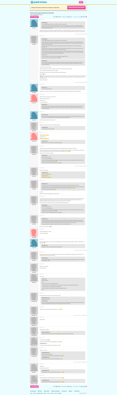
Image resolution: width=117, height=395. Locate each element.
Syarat (45, 393)
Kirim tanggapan (34, 16)
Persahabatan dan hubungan (38, 14)
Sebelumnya (69, 16)
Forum (31, 14)
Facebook (52, 393)
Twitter (56, 393)
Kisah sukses (46, 391)
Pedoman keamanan (55, 391)
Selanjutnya (82, 16)
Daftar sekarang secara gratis (76, 7)
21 (77, 16)
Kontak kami (76, 391)
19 (74, 16)
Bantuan (70, 391)
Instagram (59, 393)
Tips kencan (64, 391)
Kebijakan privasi (40, 393)
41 (79, 16)
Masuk (81, 2)
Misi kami (40, 391)
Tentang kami (33, 391)
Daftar (85, 2)
